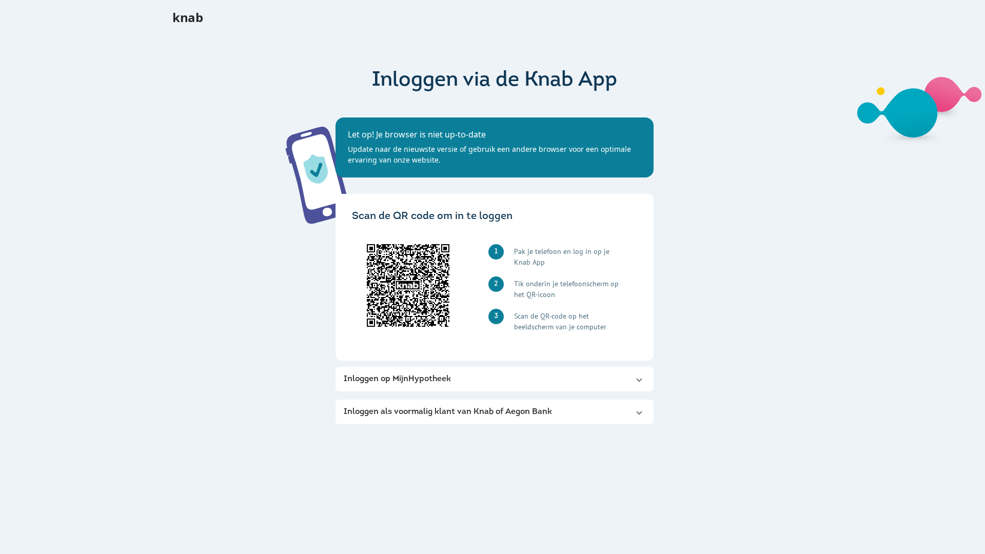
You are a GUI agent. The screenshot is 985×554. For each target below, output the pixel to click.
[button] (495, 379)
